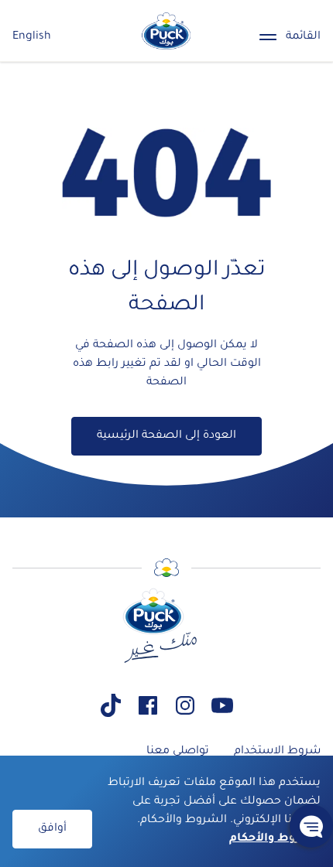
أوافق (52, 829)
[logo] (166, 30)
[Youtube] (222, 705)
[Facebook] (148, 705)
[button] (311, 826)
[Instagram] (185, 705)
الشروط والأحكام (275, 839)
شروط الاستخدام (277, 752)
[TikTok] (110, 705)
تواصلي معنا (177, 752)
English (31, 37)
